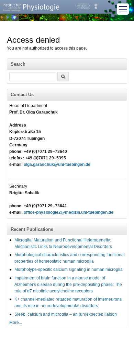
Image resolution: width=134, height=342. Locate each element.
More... (15, 322)
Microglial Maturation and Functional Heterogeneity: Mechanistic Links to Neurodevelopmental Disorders (63, 243)
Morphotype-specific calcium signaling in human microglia (68, 269)
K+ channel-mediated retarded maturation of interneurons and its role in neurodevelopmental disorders (68, 302)
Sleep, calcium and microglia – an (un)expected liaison (65, 314)
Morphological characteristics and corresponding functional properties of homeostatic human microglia (69, 258)
